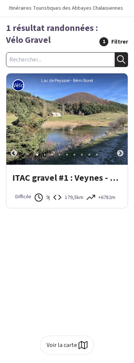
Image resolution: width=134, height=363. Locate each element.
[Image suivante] (120, 119)
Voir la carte (62, 345)
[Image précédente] (13, 119)
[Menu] (125, 8)
